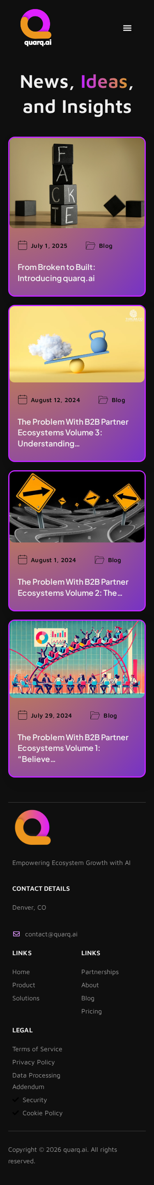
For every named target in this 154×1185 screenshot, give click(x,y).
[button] (127, 27)
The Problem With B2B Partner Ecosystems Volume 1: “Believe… (73, 748)
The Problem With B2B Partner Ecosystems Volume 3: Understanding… (73, 432)
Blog (106, 245)
